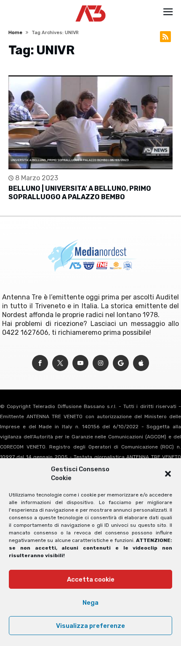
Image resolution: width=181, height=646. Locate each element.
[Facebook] (40, 363)
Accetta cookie (90, 579)
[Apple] (141, 363)
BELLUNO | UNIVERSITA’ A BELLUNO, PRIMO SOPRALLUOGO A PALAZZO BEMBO (79, 192)
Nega (90, 602)
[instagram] (101, 363)
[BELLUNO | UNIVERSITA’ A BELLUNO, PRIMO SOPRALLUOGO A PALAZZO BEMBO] (90, 122)
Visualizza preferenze (90, 626)
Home (15, 32)
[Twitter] (60, 363)
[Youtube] (80, 363)
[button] (168, 474)
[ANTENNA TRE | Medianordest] (90, 5)
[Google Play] (121, 363)
